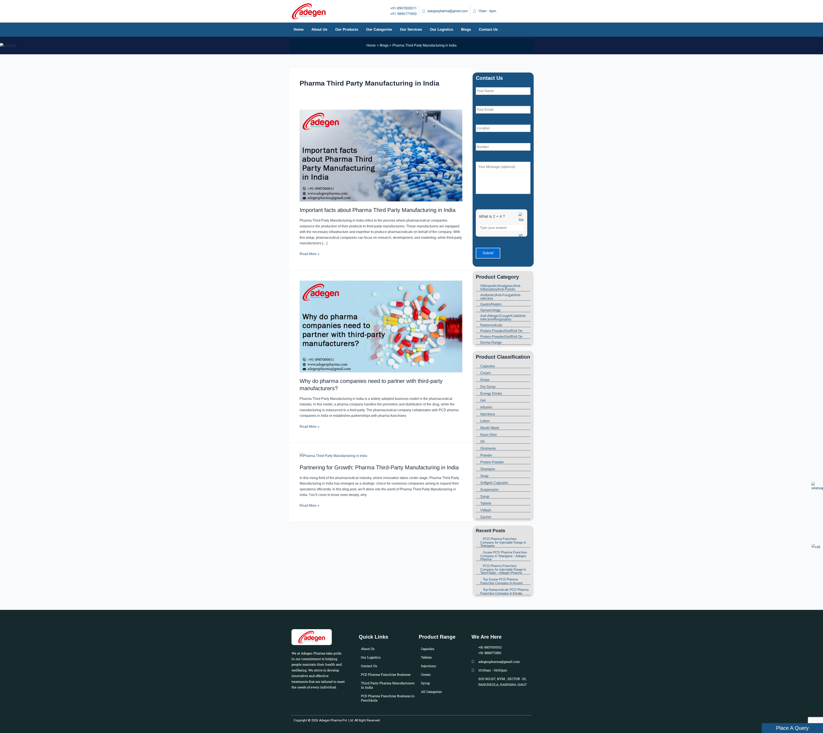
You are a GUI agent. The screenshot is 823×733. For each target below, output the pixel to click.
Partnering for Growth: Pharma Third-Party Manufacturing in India (379, 467)
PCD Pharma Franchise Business (385, 674)
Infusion (486, 407)
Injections (487, 414)
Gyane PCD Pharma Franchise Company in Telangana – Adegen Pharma (503, 555)
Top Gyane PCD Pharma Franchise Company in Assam (501, 581)
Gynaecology (490, 310)
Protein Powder (492, 462)
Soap (484, 476)
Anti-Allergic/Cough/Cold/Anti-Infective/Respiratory (503, 317)
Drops (485, 380)
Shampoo (487, 469)
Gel (483, 400)
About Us (319, 29)
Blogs (466, 29)
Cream (485, 373)
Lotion (485, 421)
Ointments (488, 448)
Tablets (485, 503)
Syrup (484, 496)
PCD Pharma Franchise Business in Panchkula (388, 698)
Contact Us (488, 29)
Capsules (487, 366)
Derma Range (491, 342)
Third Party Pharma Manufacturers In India (388, 685)
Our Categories (379, 29)
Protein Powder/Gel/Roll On (501, 331)
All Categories (431, 691)
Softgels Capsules (494, 483)
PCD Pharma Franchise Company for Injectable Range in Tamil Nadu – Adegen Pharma (503, 569)
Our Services (411, 29)
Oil (482, 441)
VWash (485, 510)
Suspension (489, 489)
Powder (486, 455)
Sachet (485, 517)
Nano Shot (488, 435)
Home (298, 29)
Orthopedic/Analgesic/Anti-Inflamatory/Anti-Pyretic (500, 287)
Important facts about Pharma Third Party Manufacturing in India (377, 210)
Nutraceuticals (491, 325)
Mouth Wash (489, 428)
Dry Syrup (488, 386)
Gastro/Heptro (491, 304)
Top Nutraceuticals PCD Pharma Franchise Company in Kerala (504, 591)
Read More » (309, 253)
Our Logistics (441, 29)
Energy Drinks (491, 393)
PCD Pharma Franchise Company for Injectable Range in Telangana (503, 542)
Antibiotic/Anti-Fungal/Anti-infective (500, 296)
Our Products (346, 29)
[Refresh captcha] (521, 234)
